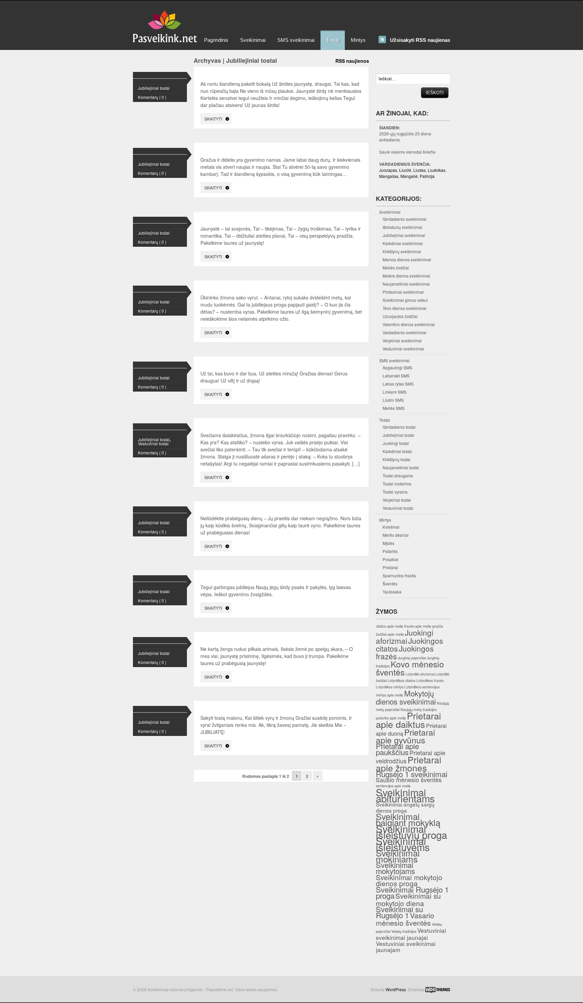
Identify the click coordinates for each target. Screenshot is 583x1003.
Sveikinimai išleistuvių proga (411, 831)
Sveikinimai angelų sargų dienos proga (405, 807)
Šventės (390, 583)
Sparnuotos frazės (399, 575)
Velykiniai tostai (397, 500)
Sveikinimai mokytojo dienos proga (409, 880)
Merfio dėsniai (396, 535)
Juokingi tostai (396, 443)
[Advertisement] (320, 15)
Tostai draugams (398, 475)
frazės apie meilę (417, 626)
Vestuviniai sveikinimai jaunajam (406, 946)
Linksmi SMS (395, 392)
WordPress (396, 989)
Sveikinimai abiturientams (405, 795)
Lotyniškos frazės (430, 680)
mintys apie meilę (389, 694)
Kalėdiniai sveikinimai (403, 243)
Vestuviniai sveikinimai (403, 348)
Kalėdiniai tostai (397, 451)
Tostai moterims (397, 483)
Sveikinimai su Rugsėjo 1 (399, 912)
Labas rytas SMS (398, 384)
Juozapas (388, 170)
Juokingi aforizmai (404, 636)
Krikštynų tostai (396, 459)
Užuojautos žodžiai (400, 316)
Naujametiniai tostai (401, 467)
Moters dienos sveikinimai (406, 276)
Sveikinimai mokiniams (398, 855)
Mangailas (388, 176)
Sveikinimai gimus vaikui (405, 300)
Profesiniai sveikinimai (403, 292)
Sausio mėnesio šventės (409, 779)
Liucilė (405, 170)
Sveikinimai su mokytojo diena (408, 899)
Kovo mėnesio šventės (410, 668)
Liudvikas (436, 170)
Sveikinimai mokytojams (395, 868)
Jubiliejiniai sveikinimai (404, 235)
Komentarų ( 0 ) (152, 97)
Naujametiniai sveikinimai (406, 284)
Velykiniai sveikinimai (402, 340)
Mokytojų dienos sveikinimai (406, 697)
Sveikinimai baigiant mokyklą (408, 819)
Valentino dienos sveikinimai (409, 324)
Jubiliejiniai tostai (154, 88)
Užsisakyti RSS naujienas (420, 40)
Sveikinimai (253, 40)
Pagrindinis (216, 40)
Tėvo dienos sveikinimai (404, 308)
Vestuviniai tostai (153, 443)
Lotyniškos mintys (390, 686)
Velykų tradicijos (403, 931)
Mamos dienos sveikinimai (407, 259)
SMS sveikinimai (295, 40)
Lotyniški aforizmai (420, 674)
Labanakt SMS (396, 375)
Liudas (419, 170)
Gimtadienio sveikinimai (404, 219)
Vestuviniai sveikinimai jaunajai (411, 934)
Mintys (358, 40)
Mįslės (388, 543)
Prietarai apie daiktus (408, 720)
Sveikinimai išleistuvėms (403, 844)
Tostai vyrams (395, 492)
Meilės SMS (394, 408)
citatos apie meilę (389, 626)
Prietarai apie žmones (408, 763)
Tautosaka (392, 592)
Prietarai (390, 567)
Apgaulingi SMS (397, 367)
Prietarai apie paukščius (397, 749)
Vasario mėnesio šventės (405, 919)
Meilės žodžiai (396, 267)
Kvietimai (391, 527)
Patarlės (390, 551)
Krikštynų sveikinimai (402, 251)
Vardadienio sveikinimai (404, 332)
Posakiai (390, 559)
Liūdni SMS (393, 400)
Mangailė (409, 176)
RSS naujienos (352, 60)
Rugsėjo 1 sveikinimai (411, 773)
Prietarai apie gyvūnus (405, 736)
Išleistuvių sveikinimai (402, 227)
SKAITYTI (213, 119)
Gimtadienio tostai (399, 427)
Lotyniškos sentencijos (422, 686)
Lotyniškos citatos (401, 680)
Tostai (332, 40)
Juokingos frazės (405, 652)
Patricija (427, 176)
